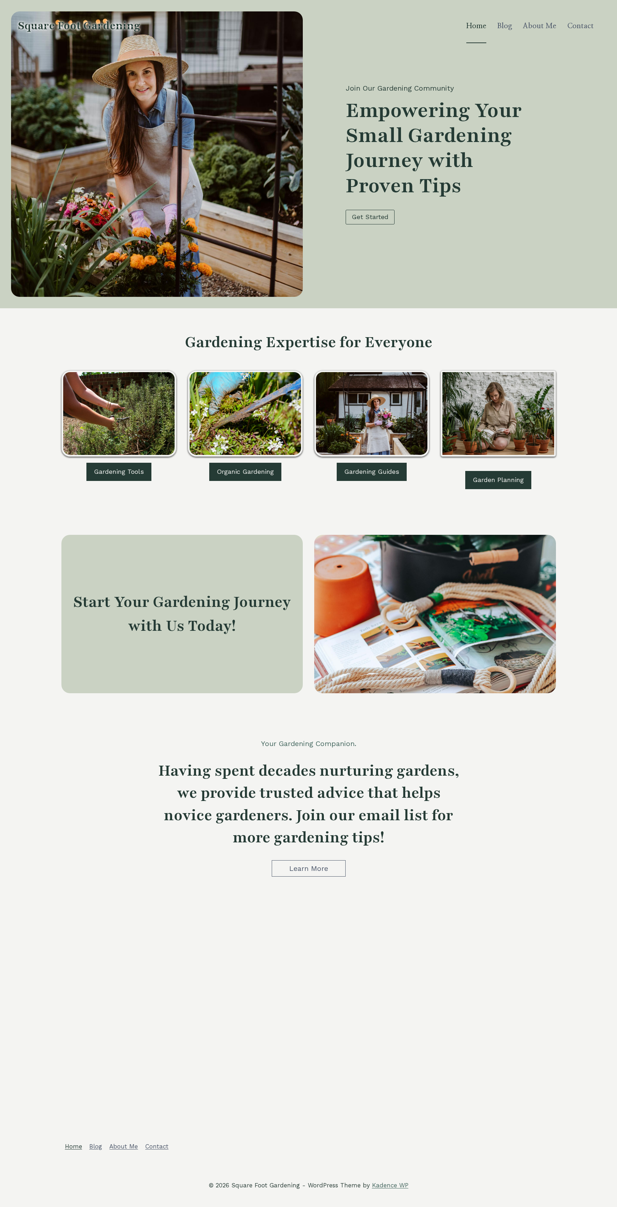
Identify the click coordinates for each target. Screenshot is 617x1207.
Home (476, 26)
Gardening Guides (371, 471)
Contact (580, 26)
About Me (539, 26)
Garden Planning (498, 479)
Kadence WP (390, 1185)
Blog (504, 26)
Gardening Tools (119, 471)
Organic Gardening (245, 471)
